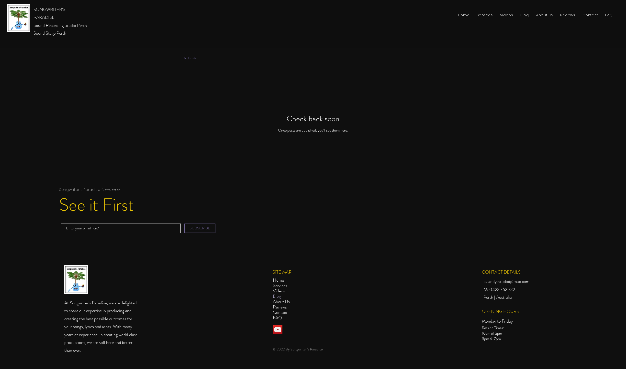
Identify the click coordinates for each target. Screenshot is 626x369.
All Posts (190, 58)
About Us (281, 301)
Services (280, 285)
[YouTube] (277, 329)
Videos (279, 291)
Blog (277, 296)
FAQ (277, 317)
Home (278, 280)
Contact (280, 312)
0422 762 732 (502, 289)
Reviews (280, 307)
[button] (484, 15)
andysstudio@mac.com (508, 281)
